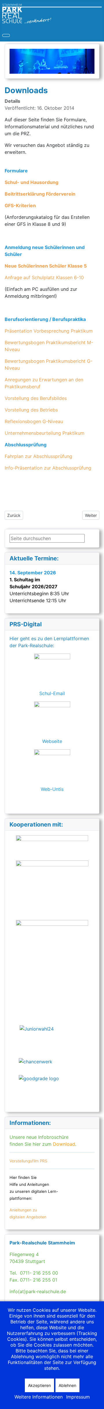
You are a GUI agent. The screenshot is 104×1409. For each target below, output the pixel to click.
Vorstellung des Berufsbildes (36, 398)
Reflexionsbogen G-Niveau (34, 421)
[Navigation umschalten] (6, 35)
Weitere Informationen (38, 1397)
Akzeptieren (39, 1385)
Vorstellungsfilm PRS (28, 1161)
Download (63, 1144)
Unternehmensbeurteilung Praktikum (44, 433)
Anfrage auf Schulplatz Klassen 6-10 (44, 277)
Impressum (78, 1397)
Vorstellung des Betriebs (31, 410)
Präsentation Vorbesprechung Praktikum (49, 331)
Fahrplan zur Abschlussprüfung (38, 456)
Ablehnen (67, 1385)
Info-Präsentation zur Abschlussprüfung (48, 468)
